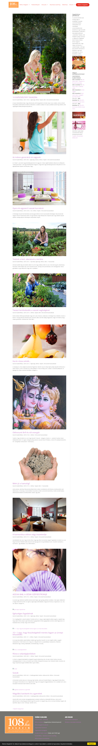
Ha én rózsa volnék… (22, 361)
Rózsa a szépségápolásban (24, 653)
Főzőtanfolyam (35, 4)
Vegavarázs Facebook (41, 727)
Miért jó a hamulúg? (21, 483)
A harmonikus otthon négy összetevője (29, 534)
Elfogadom (91, 744)
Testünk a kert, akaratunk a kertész (28, 259)
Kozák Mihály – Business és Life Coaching (45, 736)
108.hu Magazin (23, 4)
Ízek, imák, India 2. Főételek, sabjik (78, 86)
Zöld (44, 99)
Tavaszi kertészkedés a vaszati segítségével (31, 310)
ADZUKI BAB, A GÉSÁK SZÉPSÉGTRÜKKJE (30, 594)
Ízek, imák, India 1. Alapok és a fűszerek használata (78, 81)
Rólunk (71, 4)
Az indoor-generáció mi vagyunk (27, 157)
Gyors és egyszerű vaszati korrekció (28, 208)
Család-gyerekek (34, 675)
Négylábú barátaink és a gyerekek (27, 693)
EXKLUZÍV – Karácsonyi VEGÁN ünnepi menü (78, 107)
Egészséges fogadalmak (23, 613)
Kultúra (37, 159)
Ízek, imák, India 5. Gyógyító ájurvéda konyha (78, 95)
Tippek (41, 99)
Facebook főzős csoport (41, 733)
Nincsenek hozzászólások (53, 99)
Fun (31, 210)
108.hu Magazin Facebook (41, 725)
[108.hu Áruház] (78, 118)
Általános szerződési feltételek (73, 722)
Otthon (37, 99)
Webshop (65, 4)
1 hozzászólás (51, 261)
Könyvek (44, 4)
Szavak (15, 672)
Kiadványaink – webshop (41, 719)
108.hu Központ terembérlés (42, 738)
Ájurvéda (33, 261)
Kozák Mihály (19, 99)
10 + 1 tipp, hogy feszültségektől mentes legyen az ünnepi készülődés (38, 633)
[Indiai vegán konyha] (78, 69)
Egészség (33, 99)
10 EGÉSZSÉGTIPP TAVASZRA (25, 97)
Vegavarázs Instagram (41, 730)
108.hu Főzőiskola (39, 722)
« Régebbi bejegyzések (18, 708)
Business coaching (55, 4)
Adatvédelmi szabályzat (71, 719)
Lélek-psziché (46, 675)
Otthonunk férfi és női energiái (26, 432)
